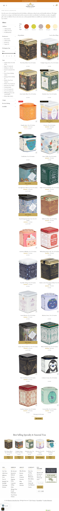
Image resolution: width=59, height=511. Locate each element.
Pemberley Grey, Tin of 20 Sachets (29, 452)
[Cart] (56, 5)
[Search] (6, 5)
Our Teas (4, 471)
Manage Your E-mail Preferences (14, 491)
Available (4, 106)
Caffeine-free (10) (8, 30)
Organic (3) (6, 44)
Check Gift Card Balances (31, 484)
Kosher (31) (6, 42)
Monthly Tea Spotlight (5, 482)
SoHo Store (4, 473)
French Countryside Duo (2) (9, 70)
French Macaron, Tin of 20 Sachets (28, 315)
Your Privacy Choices (14, 495)
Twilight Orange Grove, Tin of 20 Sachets (19, 452)
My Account (14, 471)
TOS (30, 500)
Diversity (22, 479)
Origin (4, 100)
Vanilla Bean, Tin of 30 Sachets (27, 156)
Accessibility (39, 500)
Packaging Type (6, 48)
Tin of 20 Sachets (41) (8, 89)
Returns (12, 477)
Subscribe (40, 487)
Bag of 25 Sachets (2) (8, 66)
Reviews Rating (6, 103)
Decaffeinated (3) (7, 32)
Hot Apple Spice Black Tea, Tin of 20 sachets (27, 187)
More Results (39, 418)
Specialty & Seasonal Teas (10, 10)
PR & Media (31, 479)
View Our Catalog (30, 472)
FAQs (12, 487)
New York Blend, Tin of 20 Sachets (27, 378)
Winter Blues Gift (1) (8, 96)
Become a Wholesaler (30, 475)
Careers (30, 487)
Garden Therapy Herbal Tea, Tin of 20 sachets (28, 346)
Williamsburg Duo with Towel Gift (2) (9, 93)
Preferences (5, 36)
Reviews (21, 473)
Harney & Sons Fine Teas (13, 500)
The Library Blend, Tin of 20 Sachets (28, 62)
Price (3, 51)
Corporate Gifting (13, 484)
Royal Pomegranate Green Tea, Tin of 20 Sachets (28, 219)
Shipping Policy (13, 480)
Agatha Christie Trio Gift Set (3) (9, 63)
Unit (3, 60)
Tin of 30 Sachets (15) (8, 91)
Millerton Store (4, 476)
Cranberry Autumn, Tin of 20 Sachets (28, 409)
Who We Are (23, 471)
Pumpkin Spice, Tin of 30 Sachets (28, 125)
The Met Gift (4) (7, 87)
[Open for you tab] (2, 509)
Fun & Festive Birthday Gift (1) (9, 74)
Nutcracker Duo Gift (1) (9, 85)
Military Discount (22, 484)
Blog (21, 481)
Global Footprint (22, 476)
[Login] (53, 5)
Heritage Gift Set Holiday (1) (9, 77)
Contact (30, 481)
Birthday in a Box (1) (8, 68)
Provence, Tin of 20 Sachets (40, 452)
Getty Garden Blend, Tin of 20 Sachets (28, 94)
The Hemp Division (4, 486)
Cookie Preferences (47, 500)
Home (2, 10)
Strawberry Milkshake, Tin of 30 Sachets (28, 251)
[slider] (2, 53)
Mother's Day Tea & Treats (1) (8, 81)
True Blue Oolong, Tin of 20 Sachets (28, 282)
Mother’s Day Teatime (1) (9, 83)
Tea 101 (4, 479)
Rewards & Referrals (13, 474)
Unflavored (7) (7, 40)
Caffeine (4, 26)
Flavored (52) (7, 38)
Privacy (34, 500)
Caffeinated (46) (7, 29)
